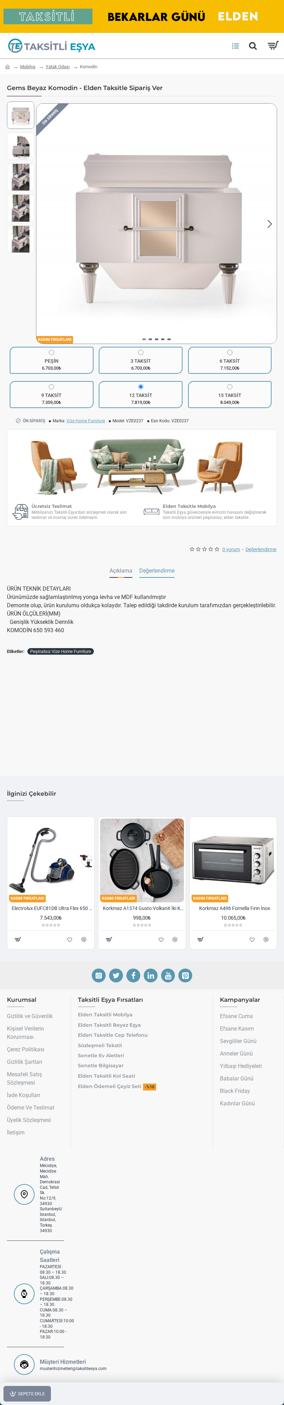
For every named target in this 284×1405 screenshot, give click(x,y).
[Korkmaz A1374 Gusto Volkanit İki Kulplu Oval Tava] (142, 860)
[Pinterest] (185, 975)
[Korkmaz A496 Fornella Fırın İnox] (233, 860)
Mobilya (27, 66)
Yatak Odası (58, 66)
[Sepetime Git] (272, 46)
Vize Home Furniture (85, 420)
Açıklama (120, 570)
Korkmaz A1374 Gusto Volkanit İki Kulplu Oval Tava (143, 908)
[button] (43, 224)
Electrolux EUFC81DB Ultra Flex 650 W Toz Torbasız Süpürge (52, 908)
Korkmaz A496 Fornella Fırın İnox (234, 908)
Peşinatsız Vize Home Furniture (60, 651)
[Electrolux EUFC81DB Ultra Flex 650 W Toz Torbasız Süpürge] (50, 860)
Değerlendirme (157, 570)
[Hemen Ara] (252, 46)
